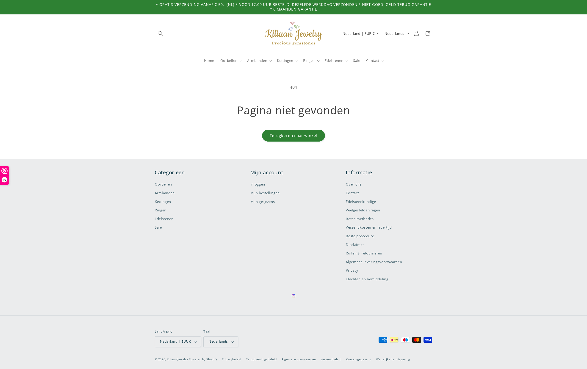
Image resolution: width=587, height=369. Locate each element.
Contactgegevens (358, 359)
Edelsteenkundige (361, 201)
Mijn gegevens (262, 201)
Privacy (352, 270)
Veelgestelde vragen (363, 210)
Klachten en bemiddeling (367, 279)
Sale (158, 227)
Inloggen (257, 184)
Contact (352, 193)
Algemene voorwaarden (299, 359)
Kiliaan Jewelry (177, 359)
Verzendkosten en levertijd (369, 227)
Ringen (160, 210)
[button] (160, 33)
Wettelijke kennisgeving (393, 359)
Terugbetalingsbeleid (261, 359)
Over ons (353, 184)
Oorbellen (163, 184)
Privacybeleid (231, 359)
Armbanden (165, 193)
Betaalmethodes (360, 218)
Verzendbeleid (331, 359)
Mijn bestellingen (265, 193)
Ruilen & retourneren (364, 253)
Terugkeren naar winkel (293, 135)
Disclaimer (355, 244)
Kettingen (163, 201)
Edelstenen (164, 218)
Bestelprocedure (360, 236)
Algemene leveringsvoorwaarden (374, 262)
